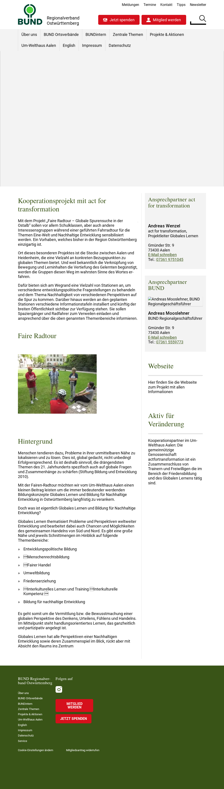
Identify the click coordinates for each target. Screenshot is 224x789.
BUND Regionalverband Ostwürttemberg (51, 156)
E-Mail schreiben (162, 254)
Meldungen (130, 5)
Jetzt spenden (122, 20)
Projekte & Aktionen (167, 34)
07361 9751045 (169, 259)
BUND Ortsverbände (61, 34)
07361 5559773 (169, 342)
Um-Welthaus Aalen (38, 45)
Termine (150, 5)
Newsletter (198, 5)
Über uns (29, 34)
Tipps (181, 5)
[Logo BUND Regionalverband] (30, 14)
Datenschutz (120, 45)
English (69, 45)
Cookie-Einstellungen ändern (35, 750)
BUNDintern (96, 34)
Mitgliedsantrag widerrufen (82, 750)
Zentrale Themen (128, 34)
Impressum (92, 45)
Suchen (202, 19)
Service (22, 741)
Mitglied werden (167, 20)
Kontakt (166, 5)
